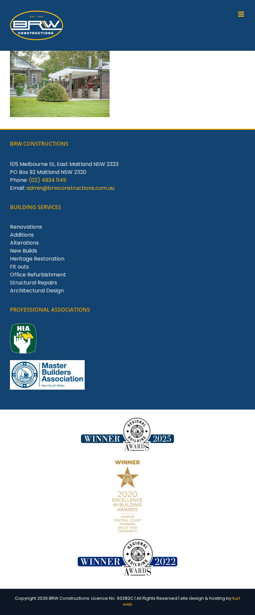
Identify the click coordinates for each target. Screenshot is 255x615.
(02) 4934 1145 (47, 180)
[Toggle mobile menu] (241, 14)
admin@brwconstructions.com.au (70, 188)
